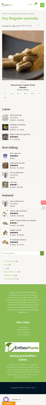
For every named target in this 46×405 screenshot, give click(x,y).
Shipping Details (23, 330)
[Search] (42, 253)
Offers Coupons (23, 332)
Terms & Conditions (23, 335)
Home (4, 14)
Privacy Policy (23, 327)
